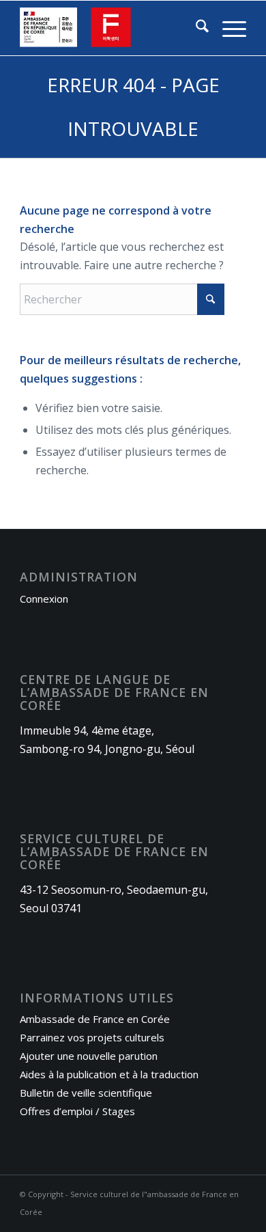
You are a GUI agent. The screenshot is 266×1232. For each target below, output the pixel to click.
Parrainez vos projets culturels (92, 1037)
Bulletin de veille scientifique (86, 1092)
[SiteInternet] (110, 28)
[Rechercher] (195, 28)
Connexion (44, 598)
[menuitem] (195, 28)
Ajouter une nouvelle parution (89, 1056)
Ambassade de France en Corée (95, 1019)
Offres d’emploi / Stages (77, 1111)
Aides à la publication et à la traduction (109, 1074)
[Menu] (227, 28)
